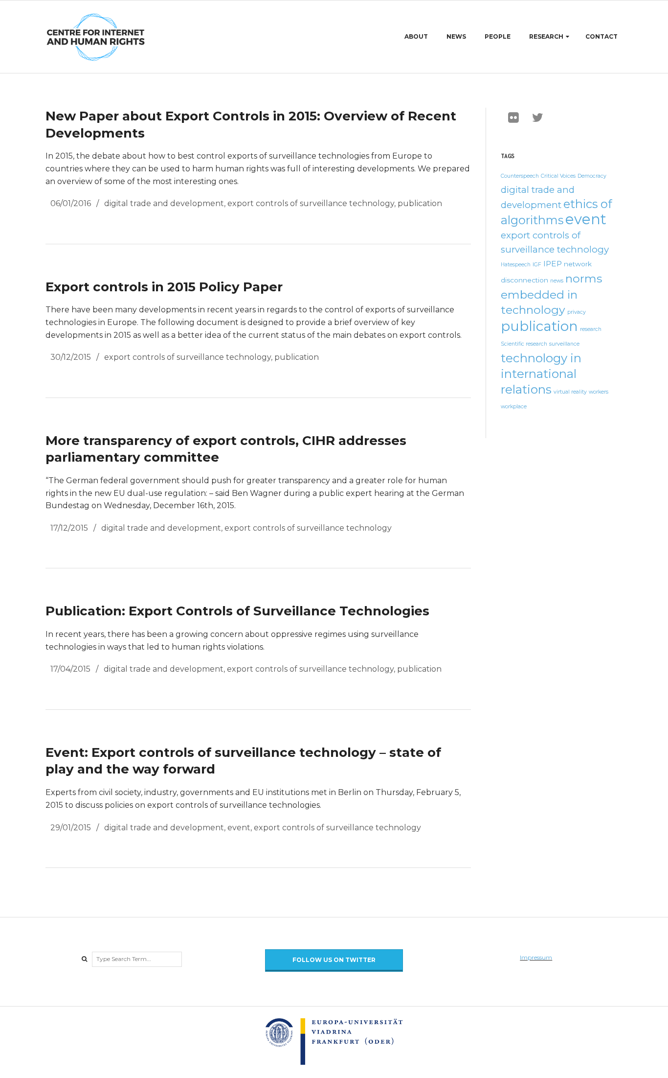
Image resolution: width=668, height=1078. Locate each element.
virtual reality (570, 392)
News (456, 36)
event (238, 827)
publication (420, 203)
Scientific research (524, 344)
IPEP (552, 263)
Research (546, 36)
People (498, 36)
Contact (601, 36)
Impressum (536, 957)
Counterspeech (520, 176)
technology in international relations (541, 374)
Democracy (592, 176)
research (590, 329)
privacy (576, 312)
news (556, 281)
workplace (514, 406)
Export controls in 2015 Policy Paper (164, 287)
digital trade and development (164, 203)
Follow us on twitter (334, 959)
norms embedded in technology (551, 294)
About (416, 36)
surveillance (564, 344)
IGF (537, 264)
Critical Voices (558, 176)
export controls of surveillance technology (310, 203)
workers (598, 392)
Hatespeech (516, 264)
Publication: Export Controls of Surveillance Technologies (237, 611)
